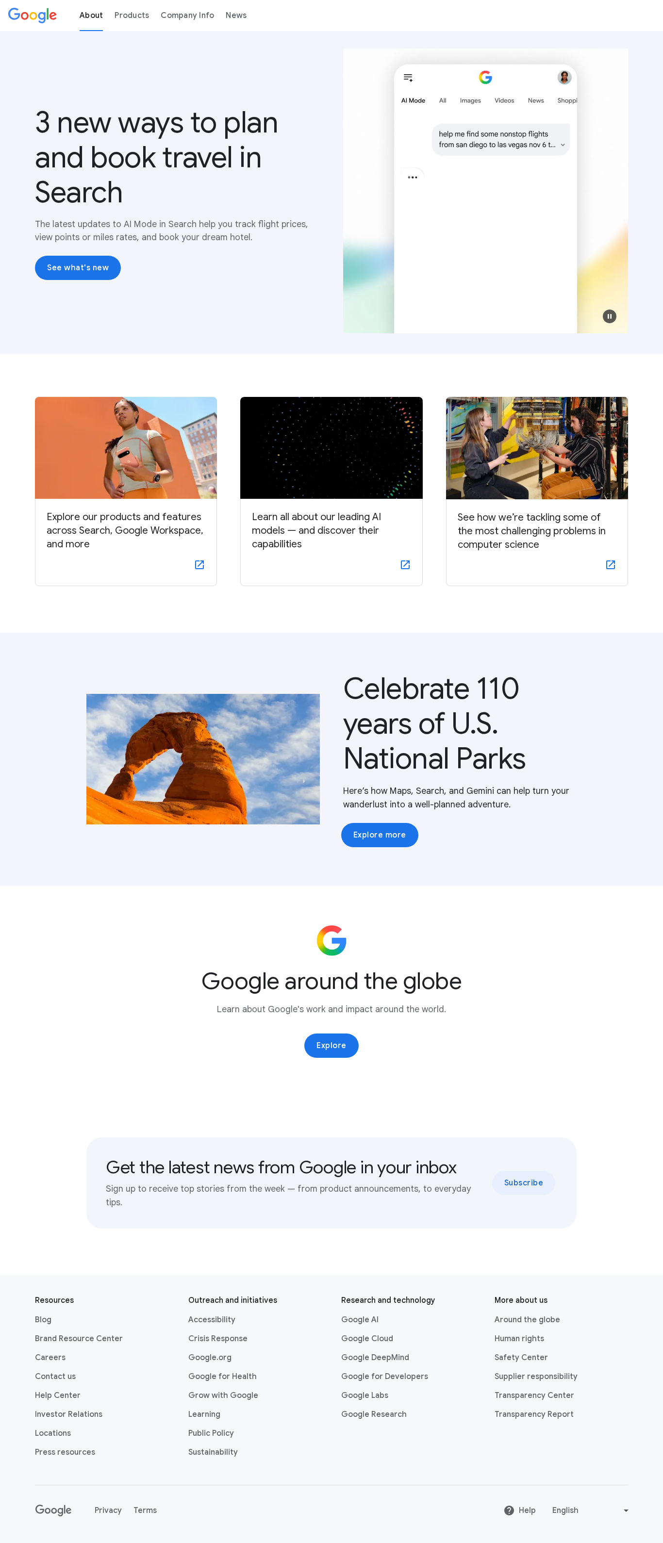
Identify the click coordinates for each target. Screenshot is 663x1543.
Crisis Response (218, 1339)
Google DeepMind (375, 1357)
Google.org (210, 1357)
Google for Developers (384, 1376)
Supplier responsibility (536, 1376)
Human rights (519, 1339)
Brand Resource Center (79, 1339)
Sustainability (213, 1452)
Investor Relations (68, 1414)
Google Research (374, 1414)
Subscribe (524, 1183)
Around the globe (527, 1320)
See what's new (78, 268)
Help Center (58, 1395)
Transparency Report (534, 1414)
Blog (43, 1320)
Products (132, 15)
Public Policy (211, 1433)
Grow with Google (223, 1395)
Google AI (360, 1320)
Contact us (55, 1376)
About (91, 15)
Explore (331, 1046)
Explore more (379, 835)
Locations (53, 1433)
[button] (609, 316)
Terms (145, 1510)
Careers (50, 1357)
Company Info (187, 15)
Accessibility (211, 1320)
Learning (204, 1414)
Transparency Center (534, 1395)
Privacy (108, 1510)
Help (527, 1510)
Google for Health (222, 1376)
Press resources (65, 1452)
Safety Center (521, 1357)
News (236, 15)
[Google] (32, 15)
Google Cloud (367, 1339)
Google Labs (364, 1395)
